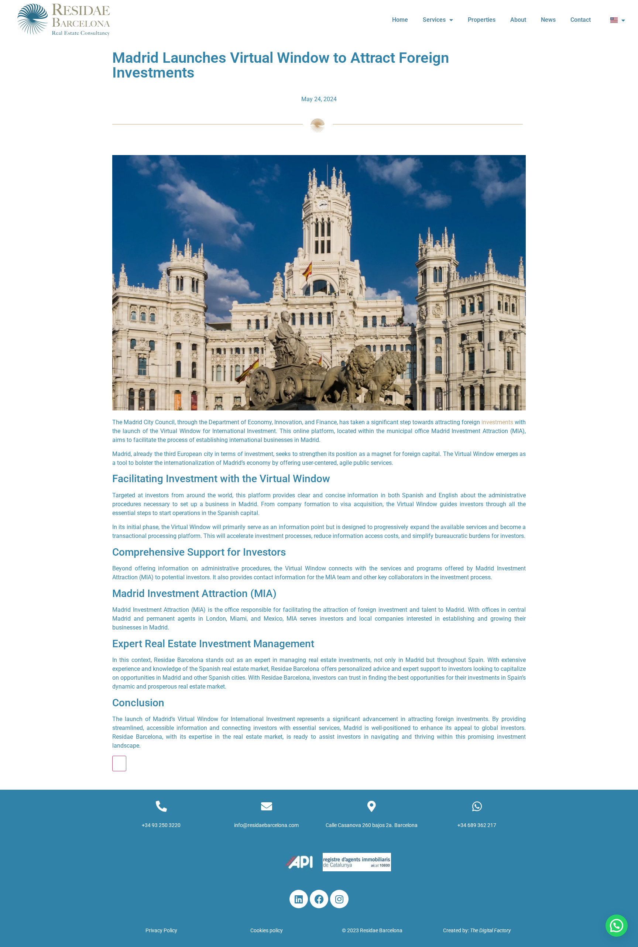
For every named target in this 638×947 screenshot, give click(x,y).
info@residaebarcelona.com (266, 825)
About (518, 19)
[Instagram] (339, 899)
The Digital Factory (490, 930)
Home (400, 19)
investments (497, 422)
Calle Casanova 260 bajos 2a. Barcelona (372, 825)
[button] (617, 926)
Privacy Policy (161, 930)
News (548, 19)
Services (434, 19)
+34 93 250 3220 (161, 825)
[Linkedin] (298, 899)
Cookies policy (266, 930)
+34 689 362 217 (476, 825)
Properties (481, 19)
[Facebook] (319, 899)
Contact (580, 19)
